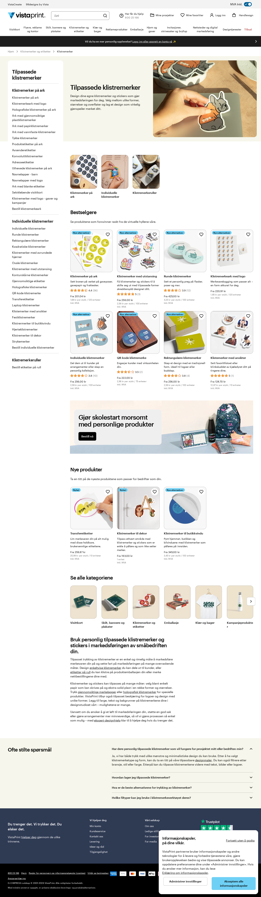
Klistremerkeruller (145, 192)
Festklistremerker (23, 317)
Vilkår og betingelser (98, 873)
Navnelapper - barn (25, 174)
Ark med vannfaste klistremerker (34, 132)
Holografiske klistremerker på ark (34, 109)
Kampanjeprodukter (240, 624)
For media (151, 841)
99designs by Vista (37, 4)
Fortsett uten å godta (240, 840)
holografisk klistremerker (139, 692)
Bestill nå (87, 436)
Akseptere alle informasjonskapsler (234, 883)
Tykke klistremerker (24, 138)
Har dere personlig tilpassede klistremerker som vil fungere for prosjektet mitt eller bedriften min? (177, 748)
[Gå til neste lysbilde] (256, 41)
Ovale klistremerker (25, 263)
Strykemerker (21, 341)
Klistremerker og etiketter (35, 51)
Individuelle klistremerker (29, 228)
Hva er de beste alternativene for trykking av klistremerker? (152, 787)
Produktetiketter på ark (27, 144)
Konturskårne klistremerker (30, 275)
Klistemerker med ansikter (29, 311)
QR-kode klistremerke (26, 293)
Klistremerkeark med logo (29, 103)
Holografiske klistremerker (29, 287)
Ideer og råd (97, 846)
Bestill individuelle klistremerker (33, 347)
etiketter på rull (80, 672)
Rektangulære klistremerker (30, 240)
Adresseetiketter (23, 162)
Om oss (149, 826)
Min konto (95, 826)
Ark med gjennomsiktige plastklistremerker (28, 118)
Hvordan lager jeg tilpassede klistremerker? (141, 777)
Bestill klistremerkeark (26, 208)
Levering (95, 841)
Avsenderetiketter (24, 150)
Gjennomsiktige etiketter (28, 281)
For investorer (153, 836)
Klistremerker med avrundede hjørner (32, 254)
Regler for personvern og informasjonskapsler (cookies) (57, 873)
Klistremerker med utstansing (32, 269)
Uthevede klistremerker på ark (32, 168)
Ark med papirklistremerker (30, 126)
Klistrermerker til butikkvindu (31, 323)
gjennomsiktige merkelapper (97, 692)
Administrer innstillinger (185, 881)
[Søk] (105, 15)
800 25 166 (13, 873)
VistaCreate (15, 4)
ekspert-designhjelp (107, 720)
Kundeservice (98, 831)
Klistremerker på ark (25, 97)
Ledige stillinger (154, 831)
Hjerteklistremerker (25, 329)
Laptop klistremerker (26, 305)
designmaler (203, 760)
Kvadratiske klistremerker (29, 246)
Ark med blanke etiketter (28, 186)
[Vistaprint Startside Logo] (26, 15)
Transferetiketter (23, 299)
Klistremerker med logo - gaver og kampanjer (35, 200)
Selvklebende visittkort (27, 192)
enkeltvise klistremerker (105, 667)
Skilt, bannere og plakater (113, 624)
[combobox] (77, 16)
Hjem (11, 51)
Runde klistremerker (25, 234)
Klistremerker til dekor (26, 335)
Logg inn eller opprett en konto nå (152, 41)
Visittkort (76, 622)
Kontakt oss (96, 836)
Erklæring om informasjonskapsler (185, 872)
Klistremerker (65, 51)
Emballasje (171, 622)
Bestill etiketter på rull (26, 367)
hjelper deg (28, 837)
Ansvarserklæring (17, 878)
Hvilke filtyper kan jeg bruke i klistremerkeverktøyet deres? (151, 797)
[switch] (244, 4)
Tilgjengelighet (99, 851)
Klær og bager (204, 622)
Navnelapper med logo (27, 180)
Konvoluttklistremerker (27, 156)
